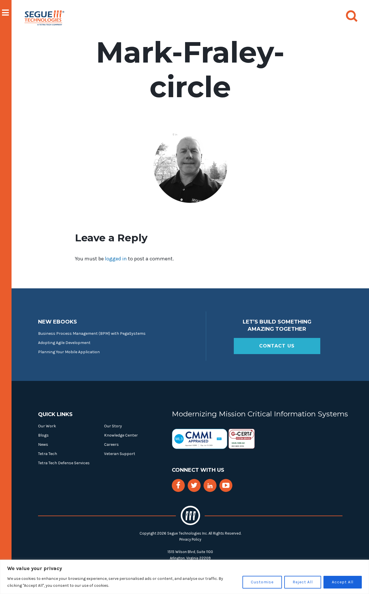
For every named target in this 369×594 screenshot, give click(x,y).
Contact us (277, 346)
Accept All (342, 582)
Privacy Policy (190, 539)
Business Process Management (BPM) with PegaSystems (92, 333)
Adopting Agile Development (64, 342)
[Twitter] (194, 485)
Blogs (43, 435)
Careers (111, 444)
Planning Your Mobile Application (69, 351)
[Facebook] (178, 485)
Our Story (113, 426)
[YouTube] (225, 485)
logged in (116, 258)
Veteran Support (119, 453)
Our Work (47, 426)
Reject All (303, 582)
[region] (184, 577)
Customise (262, 582)
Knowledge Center (121, 435)
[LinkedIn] (210, 486)
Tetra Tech (47, 453)
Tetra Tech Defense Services (64, 462)
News (43, 444)
